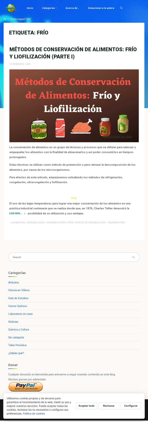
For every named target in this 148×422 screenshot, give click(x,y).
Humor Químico (17, 306)
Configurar (131, 405)
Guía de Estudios (18, 298)
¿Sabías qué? (16, 353)
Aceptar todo (87, 405)
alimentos (18, 222)
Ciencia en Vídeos (19, 290)
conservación (56, 222)
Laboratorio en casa (20, 313)
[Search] (121, 8)
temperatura (116, 222)
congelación (36, 222)
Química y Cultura (18, 329)
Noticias (13, 321)
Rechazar (109, 405)
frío (71, 222)
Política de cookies (34, 413)
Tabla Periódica (17, 345)
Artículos (13, 282)
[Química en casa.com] (11, 8)
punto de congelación (91, 222)
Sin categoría (16, 337)
